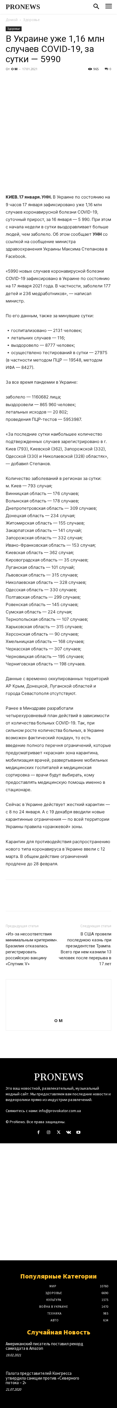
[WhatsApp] (50, 81)
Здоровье (31, 19)
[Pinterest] (37, 81)
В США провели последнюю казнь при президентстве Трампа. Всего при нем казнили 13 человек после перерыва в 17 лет (85, 948)
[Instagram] (48, 1132)
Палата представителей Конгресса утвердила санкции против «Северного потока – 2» (42, 1378)
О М (14, 69)
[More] (64, 81)
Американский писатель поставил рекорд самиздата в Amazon (44, 1346)
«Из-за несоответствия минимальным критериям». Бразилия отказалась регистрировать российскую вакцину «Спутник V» (32, 948)
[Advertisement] (58, 1201)
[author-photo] (58, 1012)
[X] (24, 81)
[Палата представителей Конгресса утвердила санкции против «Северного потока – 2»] (100, 1380)
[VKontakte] (68, 1132)
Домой (12, 19)
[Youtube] (78, 1132)
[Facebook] (11, 81)
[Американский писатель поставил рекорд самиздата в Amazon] (100, 1350)
